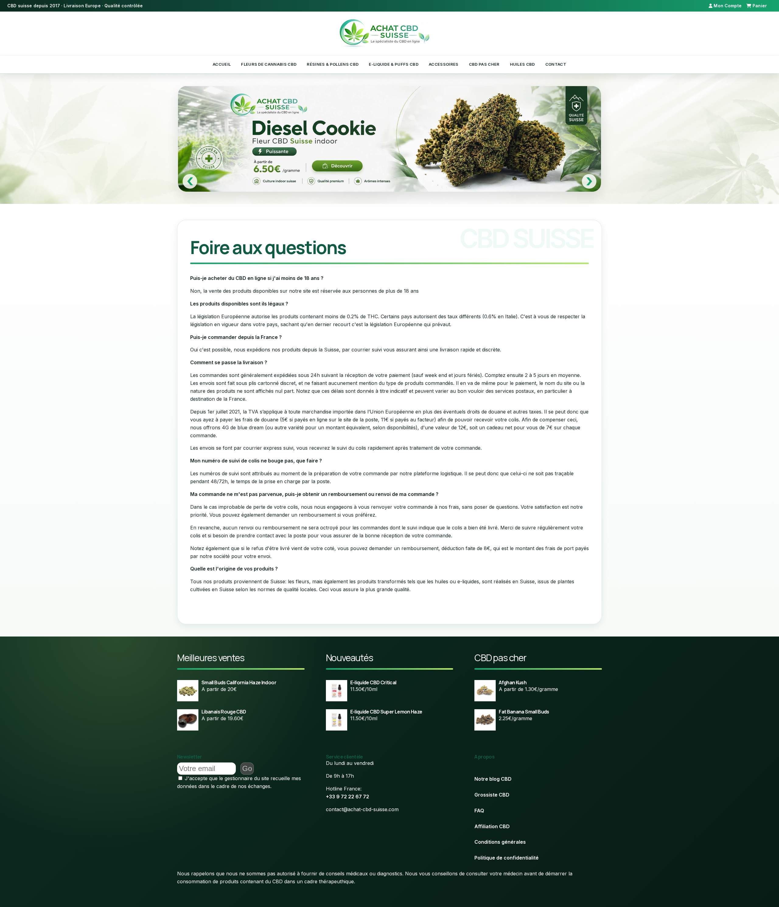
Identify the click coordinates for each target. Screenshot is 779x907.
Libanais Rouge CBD (223, 711)
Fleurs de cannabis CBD (268, 64)
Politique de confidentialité (506, 858)
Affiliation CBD (492, 826)
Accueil (222, 64)
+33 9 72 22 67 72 (347, 797)
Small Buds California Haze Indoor (238, 682)
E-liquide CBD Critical (373, 682)
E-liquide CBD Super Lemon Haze (386, 711)
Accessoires (444, 64)
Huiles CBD (522, 64)
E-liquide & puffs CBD (393, 64)
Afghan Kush (512, 682)
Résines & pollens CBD (332, 64)
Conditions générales (500, 842)
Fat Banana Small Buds (524, 711)
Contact (555, 64)
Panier (760, 5)
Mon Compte (727, 5)
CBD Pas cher (484, 64)
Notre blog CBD (493, 779)
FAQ (479, 811)
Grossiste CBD (491, 795)
